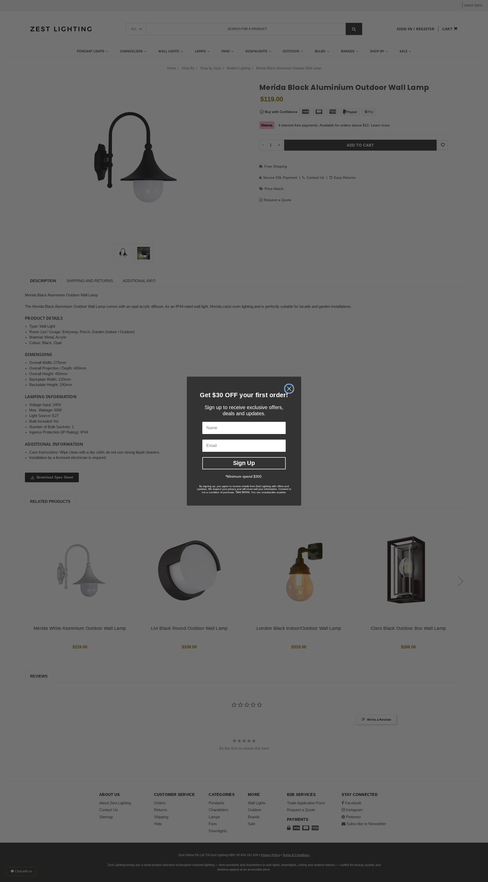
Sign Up (244, 463)
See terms (243, 492)
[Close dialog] (289, 388)
